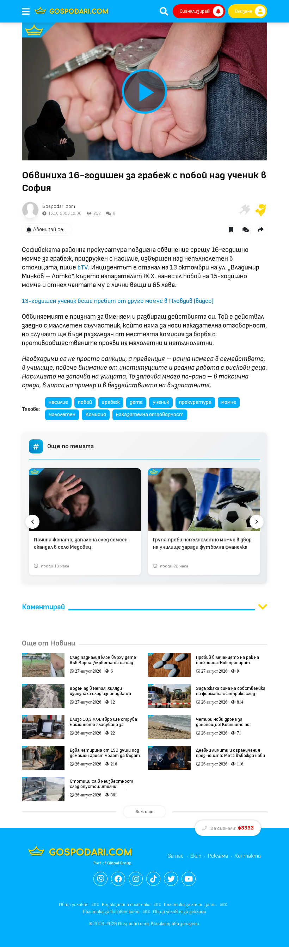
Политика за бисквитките (111, 912)
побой (85, 402)
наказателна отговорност (150, 414)
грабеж (111, 402)
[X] (171, 879)
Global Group (119, 863)
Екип (195, 856)
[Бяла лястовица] (244, 210)
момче (228, 402)
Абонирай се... (49, 229)
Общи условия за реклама (179, 912)
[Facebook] (118, 879)
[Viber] (100, 879)
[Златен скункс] (260, 210)
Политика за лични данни (190, 905)
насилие (58, 402)
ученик (161, 402)
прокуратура (195, 402)
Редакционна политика (126, 905)
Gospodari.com (58, 206)
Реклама (218, 856)
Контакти (248, 856)
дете (136, 402)
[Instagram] (136, 879)
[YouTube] (189, 879)
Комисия (95, 414)
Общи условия (73, 905)
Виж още (144, 811)
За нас (176, 856)
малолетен (62, 414)
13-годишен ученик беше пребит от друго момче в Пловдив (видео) (118, 301)
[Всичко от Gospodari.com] (30, 210)
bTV (83, 267)
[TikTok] (153, 879)
